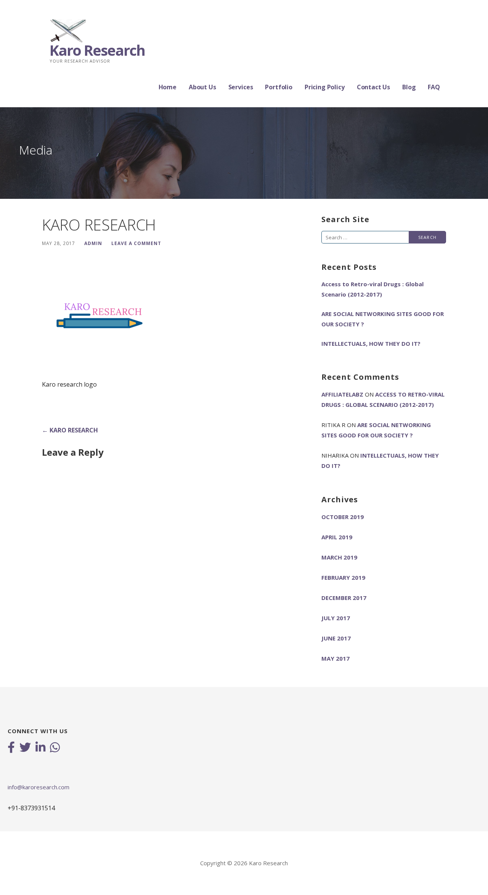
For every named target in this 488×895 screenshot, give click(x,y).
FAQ (434, 87)
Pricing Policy (325, 87)
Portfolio (278, 87)
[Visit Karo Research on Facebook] (11, 748)
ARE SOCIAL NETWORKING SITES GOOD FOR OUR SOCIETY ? (382, 319)
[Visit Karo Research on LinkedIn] (40, 748)
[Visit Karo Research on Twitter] (25, 748)
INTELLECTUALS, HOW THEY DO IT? (371, 343)
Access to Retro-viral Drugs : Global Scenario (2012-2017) (372, 289)
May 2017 (335, 658)
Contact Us (373, 87)
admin (93, 243)
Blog (409, 87)
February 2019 (343, 577)
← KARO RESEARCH (70, 430)
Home (168, 87)
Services (240, 87)
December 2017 (343, 598)
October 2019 (342, 517)
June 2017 (336, 638)
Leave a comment (136, 243)
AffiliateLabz (342, 394)
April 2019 (336, 537)
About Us (202, 87)
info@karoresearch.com (38, 787)
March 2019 (339, 557)
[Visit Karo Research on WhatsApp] (55, 748)
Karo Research (97, 50)
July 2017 (335, 618)
